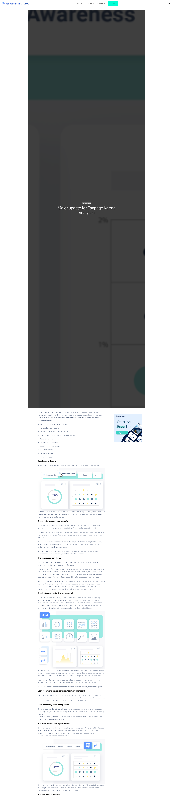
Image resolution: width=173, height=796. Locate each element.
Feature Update (86, 203)
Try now (112, 3)
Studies (100, 3)
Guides (89, 3)
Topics (79, 3)
